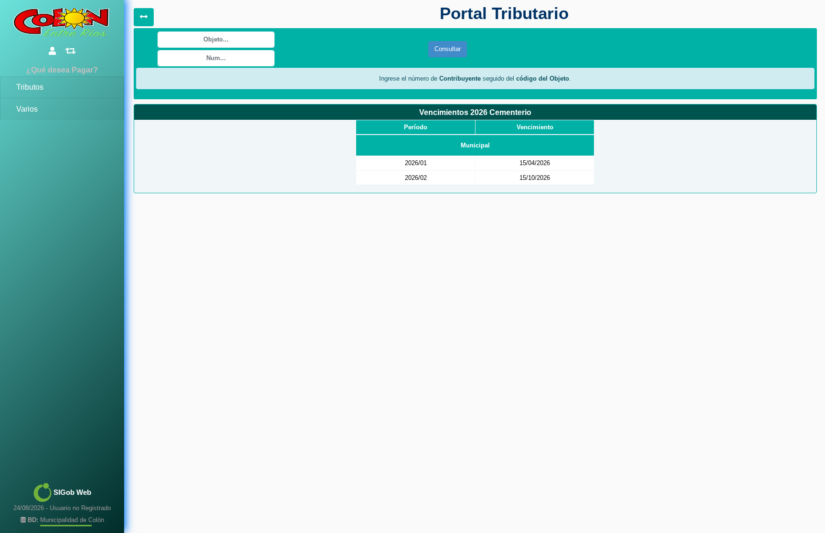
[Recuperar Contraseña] (70, 51)
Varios (27, 109)
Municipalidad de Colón (66, 519)
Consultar (447, 48)
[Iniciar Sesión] (52, 51)
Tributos (29, 87)
